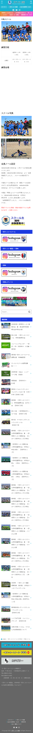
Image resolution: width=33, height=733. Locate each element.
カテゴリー (4, 6)
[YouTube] (16, 10)
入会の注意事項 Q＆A (25, 6)
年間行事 (23, 722)
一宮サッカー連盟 (13, 6)
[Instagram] (19, 10)
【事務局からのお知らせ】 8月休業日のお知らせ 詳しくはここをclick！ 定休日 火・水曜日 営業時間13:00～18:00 (17, 13)
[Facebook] (13, 10)
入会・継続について (16, 724)
